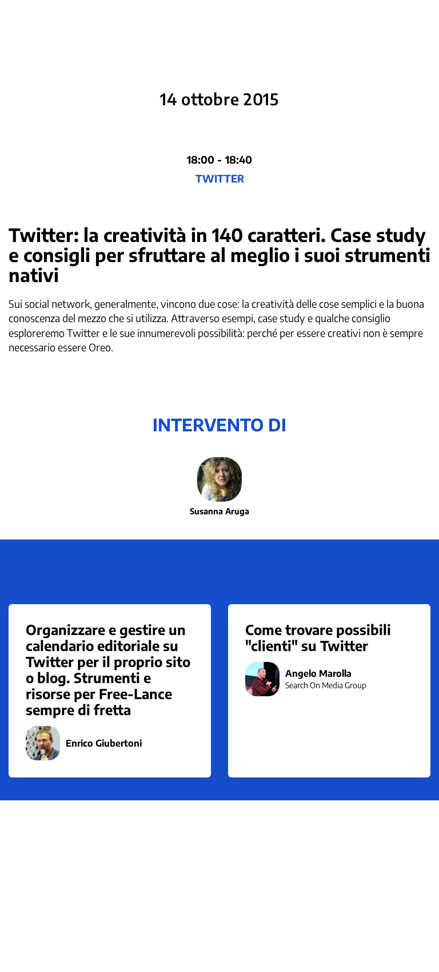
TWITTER (219, 178)
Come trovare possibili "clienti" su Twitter (318, 637)
